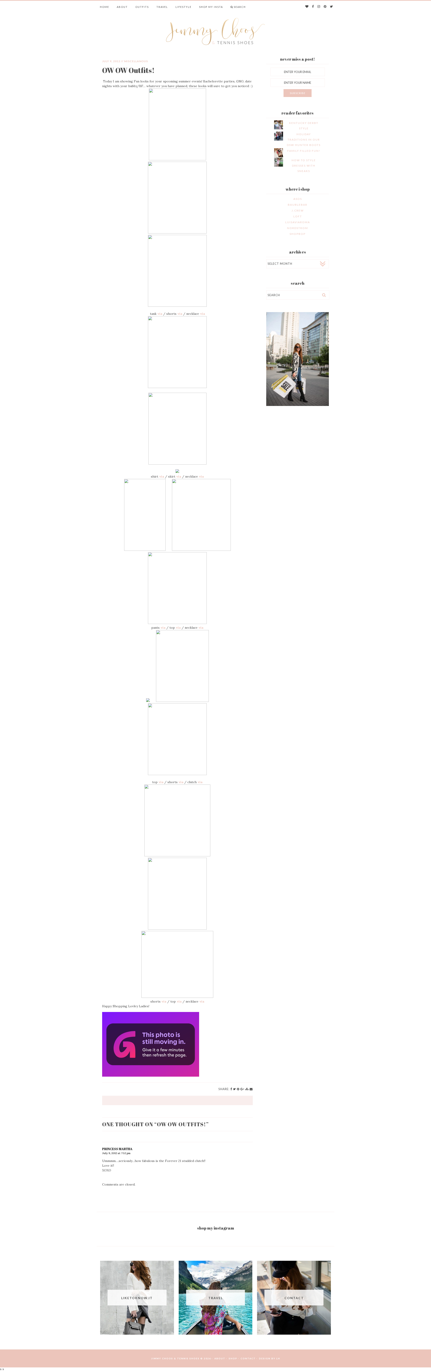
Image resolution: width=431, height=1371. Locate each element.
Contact (248, 1358)
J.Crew (298, 210)
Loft (297, 216)
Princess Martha (117, 1149)
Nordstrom (297, 228)
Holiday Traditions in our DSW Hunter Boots (304, 139)
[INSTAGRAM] (319, 7)
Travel (162, 6)
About (122, 6)
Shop (233, 1358)
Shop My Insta (211, 6)
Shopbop (298, 234)
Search (240, 6)
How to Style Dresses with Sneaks (304, 166)
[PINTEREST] (325, 7)
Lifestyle (183, 6)
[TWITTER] (331, 7)
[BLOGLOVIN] (307, 7)
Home (104, 6)
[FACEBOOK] (313, 7)
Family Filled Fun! (303, 150)
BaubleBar (297, 204)
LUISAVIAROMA (297, 222)
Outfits (142, 6)
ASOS (297, 199)
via (159, 314)
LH (278, 1358)
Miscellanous (136, 61)
